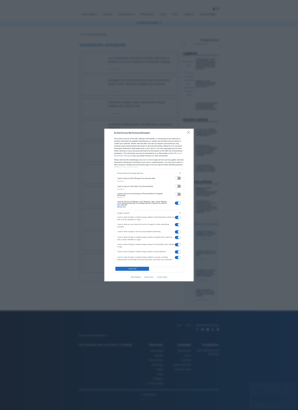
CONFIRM (132, 269)
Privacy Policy (162, 277)
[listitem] (149, 173)
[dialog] (149, 205)
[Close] (189, 133)
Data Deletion (136, 277)
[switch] (178, 178)
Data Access (149, 277)
